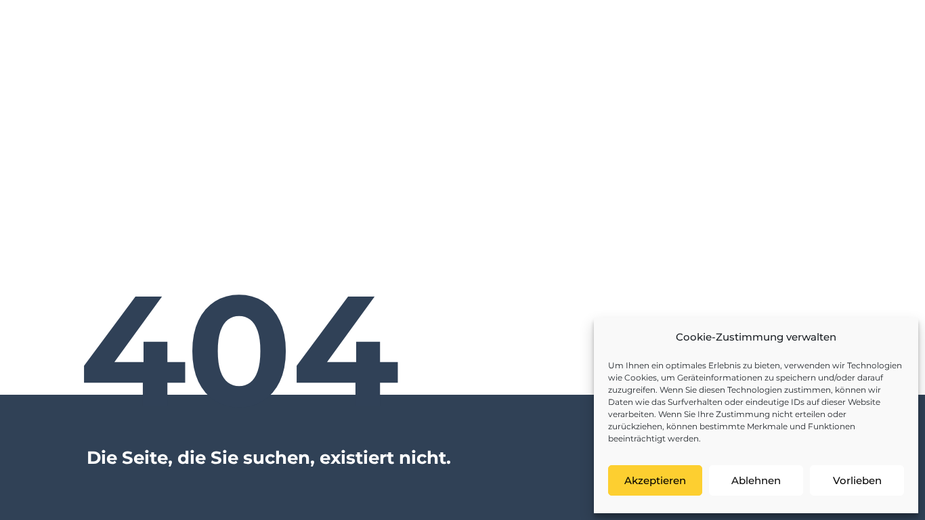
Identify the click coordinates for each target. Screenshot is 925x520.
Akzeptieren (655, 480)
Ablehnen (756, 480)
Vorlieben (857, 480)
